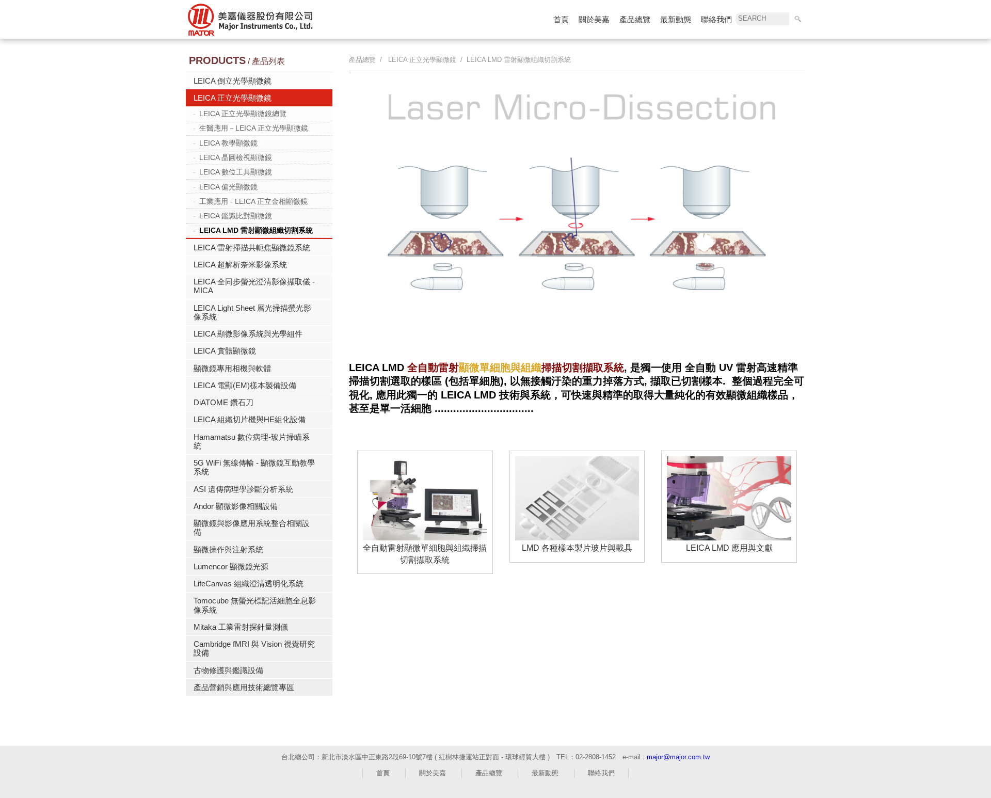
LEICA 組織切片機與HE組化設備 (250, 419)
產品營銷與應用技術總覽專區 (244, 687)
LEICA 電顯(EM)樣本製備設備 (245, 385)
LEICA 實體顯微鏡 (225, 350)
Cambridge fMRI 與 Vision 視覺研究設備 (254, 648)
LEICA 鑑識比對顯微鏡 (235, 216)
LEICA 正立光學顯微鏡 (232, 97)
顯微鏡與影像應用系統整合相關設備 (252, 527)
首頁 (561, 19)
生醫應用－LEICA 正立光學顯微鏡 (253, 128)
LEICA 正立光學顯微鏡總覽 (242, 113)
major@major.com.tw (678, 757)
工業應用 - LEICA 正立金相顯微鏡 (253, 201)
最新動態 (675, 19)
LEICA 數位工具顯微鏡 (235, 172)
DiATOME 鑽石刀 (223, 402)
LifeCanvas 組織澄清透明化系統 (248, 583)
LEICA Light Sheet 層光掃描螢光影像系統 (252, 312)
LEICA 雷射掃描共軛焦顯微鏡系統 (252, 247)
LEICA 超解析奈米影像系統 (240, 264)
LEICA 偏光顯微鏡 (228, 187)
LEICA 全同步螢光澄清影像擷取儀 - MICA (254, 286)
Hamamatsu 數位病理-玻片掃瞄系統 (252, 441)
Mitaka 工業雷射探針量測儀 (241, 627)
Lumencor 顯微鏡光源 (231, 566)
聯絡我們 (716, 19)
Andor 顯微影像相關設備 (236, 506)
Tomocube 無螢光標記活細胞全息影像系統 (255, 605)
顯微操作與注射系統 (228, 549)
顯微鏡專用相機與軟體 (232, 368)
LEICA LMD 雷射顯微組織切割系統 (256, 230)
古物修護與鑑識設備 (228, 670)
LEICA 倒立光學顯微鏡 (232, 80)
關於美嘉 (594, 19)
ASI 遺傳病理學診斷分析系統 (243, 489)
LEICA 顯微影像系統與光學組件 (248, 333)
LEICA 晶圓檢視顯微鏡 (235, 157)
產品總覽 (634, 19)
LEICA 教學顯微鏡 (228, 143)
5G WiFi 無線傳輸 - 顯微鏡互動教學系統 (254, 467)
